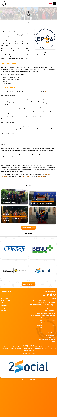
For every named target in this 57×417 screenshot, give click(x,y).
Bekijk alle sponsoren (28, 262)
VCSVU (53, 320)
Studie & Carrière (5, 279)
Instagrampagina (41, 176)
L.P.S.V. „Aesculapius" (49, 316)
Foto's (2, 281)
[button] (50, 3)
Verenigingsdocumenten (7, 286)
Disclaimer (3, 288)
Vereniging (3, 272)
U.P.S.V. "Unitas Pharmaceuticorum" (46, 318)
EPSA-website (26, 176)
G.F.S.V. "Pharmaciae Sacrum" (47, 313)
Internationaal (4, 276)
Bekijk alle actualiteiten (28, 227)
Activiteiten (4, 274)
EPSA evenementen (49, 92)
